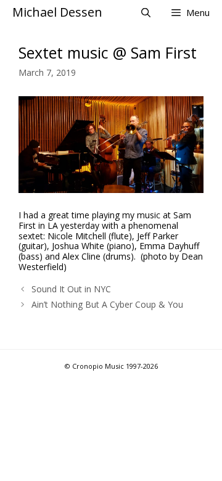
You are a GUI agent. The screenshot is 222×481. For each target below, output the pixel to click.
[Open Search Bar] (145, 12)
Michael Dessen (57, 12)
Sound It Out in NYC (71, 289)
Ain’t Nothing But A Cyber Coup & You (107, 304)
